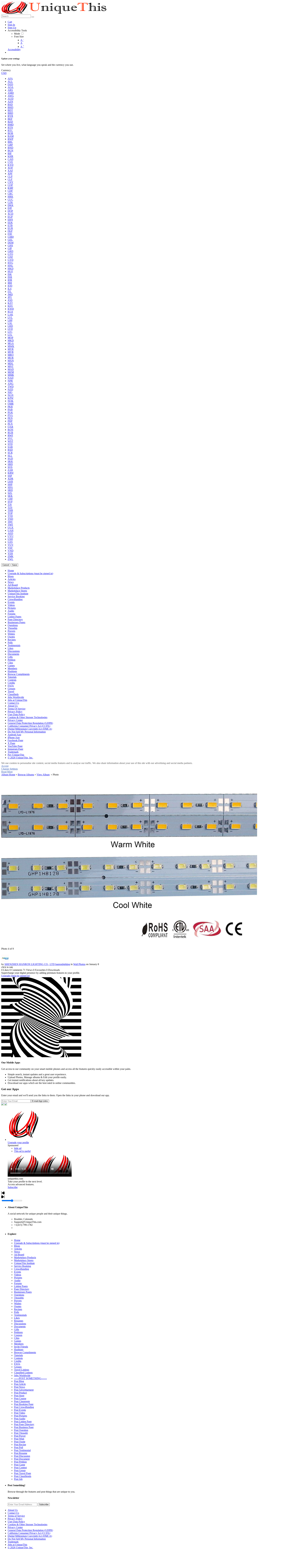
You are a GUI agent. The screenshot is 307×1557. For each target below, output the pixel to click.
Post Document (22, 1459)
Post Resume (20, 1453)
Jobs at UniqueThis (17, 1544)
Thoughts (19, 1297)
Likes (17, 1318)
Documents (20, 1326)
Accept (4, 766)
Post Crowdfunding (24, 1407)
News (17, 1251)
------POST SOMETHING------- (30, 1378)
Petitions (18, 1332)
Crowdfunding (21, 1269)
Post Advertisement (24, 1389)
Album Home (8, 774)
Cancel (6, 565)
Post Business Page (24, 1427)
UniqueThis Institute (24, 1263)
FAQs (17, 1364)
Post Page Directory (24, 1424)
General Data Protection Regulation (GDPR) (30, 1530)
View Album (43, 774)
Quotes (17, 1306)
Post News (19, 1387)
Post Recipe (20, 1444)
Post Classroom (22, 1401)
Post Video (19, 1413)
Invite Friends (21, 1346)
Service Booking (22, 1266)
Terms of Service (16, 1515)
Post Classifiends (22, 1476)
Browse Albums (26, 774)
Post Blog (19, 1381)
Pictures (18, 1277)
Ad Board (19, 1254)
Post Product (20, 1392)
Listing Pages (21, 1286)
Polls (16, 1312)
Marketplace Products (25, 1257)
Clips (16, 1338)
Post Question (21, 1430)
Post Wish (19, 1438)
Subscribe (13, 1187)
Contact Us (13, 1513)
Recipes (18, 1309)
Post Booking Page (23, 1404)
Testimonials (20, 1315)
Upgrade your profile (18, 1142)
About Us (13, 1510)
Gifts (16, 1329)
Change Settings (9, 768)
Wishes (17, 1303)
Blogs (17, 1246)
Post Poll (18, 1447)
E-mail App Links (40, 1101)
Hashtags (18, 1349)
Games (17, 1341)
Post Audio (19, 1418)
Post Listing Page (23, 1421)
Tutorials (18, 1355)
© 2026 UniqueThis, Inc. (20, 1547)
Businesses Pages (23, 1292)
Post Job (18, 1479)
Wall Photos (79, 964)
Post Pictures (20, 1415)
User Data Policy (16, 1521)
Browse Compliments (25, 1352)
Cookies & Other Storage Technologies (27, 1524)
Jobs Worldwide (22, 1375)
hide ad (17, 1148)
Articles (18, 1248)
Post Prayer (20, 1436)
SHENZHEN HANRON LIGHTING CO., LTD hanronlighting (37, 964)
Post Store (19, 1395)
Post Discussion (22, 1456)
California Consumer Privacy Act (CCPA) (29, 1533)
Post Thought (21, 1433)
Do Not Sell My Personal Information (27, 1538)
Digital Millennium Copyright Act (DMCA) (30, 1536)
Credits (17, 1361)
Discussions (20, 1323)
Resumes (18, 1320)
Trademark (13, 1541)
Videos (17, 1274)
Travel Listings (21, 1369)
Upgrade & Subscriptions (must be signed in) (36, 1243)
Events (17, 1271)
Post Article (20, 1384)
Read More (7, 771)
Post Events (20, 1410)
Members (19, 1343)
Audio (17, 1280)
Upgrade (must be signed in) (15, 975)
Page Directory (21, 1289)
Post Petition (20, 1461)
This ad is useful (22, 1151)
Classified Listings (23, 1372)
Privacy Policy (15, 1518)
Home (17, 1240)
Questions (19, 1295)
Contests (18, 1358)
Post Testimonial (22, 1450)
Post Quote (19, 1441)
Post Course (20, 1398)
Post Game (19, 1464)
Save (14, 565)
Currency (6, 70)
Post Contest (20, 1467)
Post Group (20, 1470)
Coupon (18, 1335)
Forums (18, 1283)
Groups (18, 1366)
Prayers (18, 1300)
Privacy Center (15, 1527)
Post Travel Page (22, 1473)
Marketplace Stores (23, 1260)
